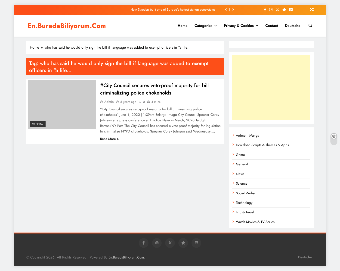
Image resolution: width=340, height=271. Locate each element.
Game (240, 154)
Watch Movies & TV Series (255, 221)
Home (183, 25)
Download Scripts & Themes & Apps (262, 145)
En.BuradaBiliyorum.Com (67, 26)
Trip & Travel (245, 212)
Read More (108, 138)
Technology (244, 202)
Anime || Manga (247, 135)
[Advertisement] (271, 87)
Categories (203, 25)
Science (241, 183)
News (240, 173)
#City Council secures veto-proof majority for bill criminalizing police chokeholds (154, 89)
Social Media (245, 193)
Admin (109, 101)
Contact (271, 25)
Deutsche (292, 25)
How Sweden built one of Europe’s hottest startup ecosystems (173, 9)
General (38, 124)
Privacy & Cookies (239, 25)
